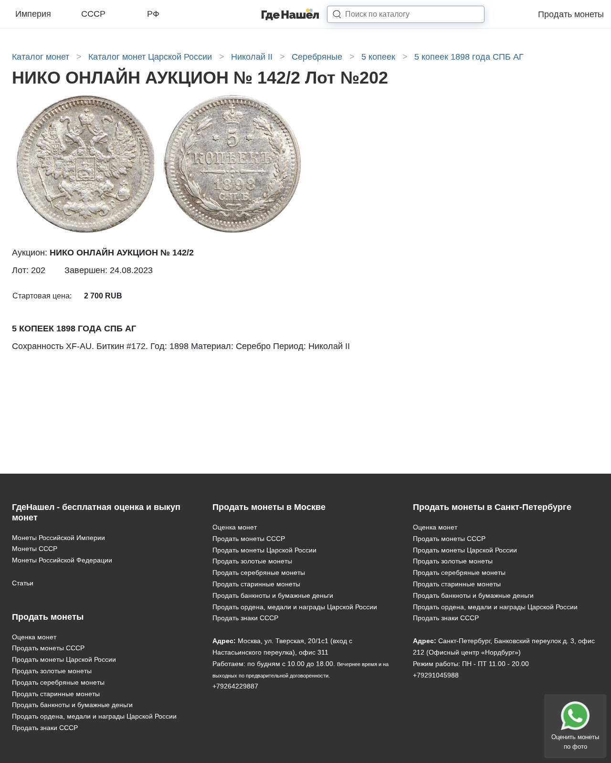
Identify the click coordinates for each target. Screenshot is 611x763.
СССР (93, 14)
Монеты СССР (34, 548)
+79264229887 (235, 686)
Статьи (22, 583)
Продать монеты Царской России (64, 659)
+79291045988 (436, 675)
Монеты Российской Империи (58, 537)
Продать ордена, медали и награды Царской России (94, 716)
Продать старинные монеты (56, 694)
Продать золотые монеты (52, 671)
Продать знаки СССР (45, 727)
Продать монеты (571, 14)
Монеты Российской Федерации (62, 560)
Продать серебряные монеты (58, 682)
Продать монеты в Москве (269, 507)
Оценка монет (34, 637)
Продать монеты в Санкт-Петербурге (492, 507)
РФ (153, 14)
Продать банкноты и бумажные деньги (72, 705)
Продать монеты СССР (48, 648)
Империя (33, 14)
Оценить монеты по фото (575, 741)
